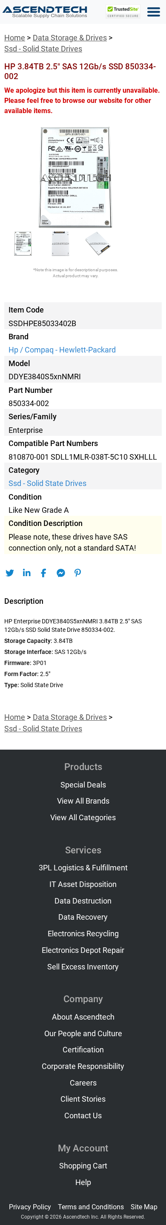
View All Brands (83, 801)
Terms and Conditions (91, 1207)
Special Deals (83, 785)
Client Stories (83, 1099)
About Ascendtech (83, 1017)
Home (14, 38)
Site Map (144, 1207)
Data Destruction (83, 901)
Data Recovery (83, 917)
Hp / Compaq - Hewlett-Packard (62, 350)
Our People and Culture (83, 1033)
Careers (83, 1083)
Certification (83, 1050)
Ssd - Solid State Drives (43, 49)
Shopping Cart (83, 1166)
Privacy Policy (30, 1207)
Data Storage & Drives (70, 38)
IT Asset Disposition (83, 884)
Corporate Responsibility (83, 1066)
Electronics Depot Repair (83, 950)
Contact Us (83, 1115)
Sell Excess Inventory (83, 967)
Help (83, 1182)
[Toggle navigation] (153, 12)
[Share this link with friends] (9, 573)
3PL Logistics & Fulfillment (83, 868)
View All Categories (83, 817)
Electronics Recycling (83, 933)
